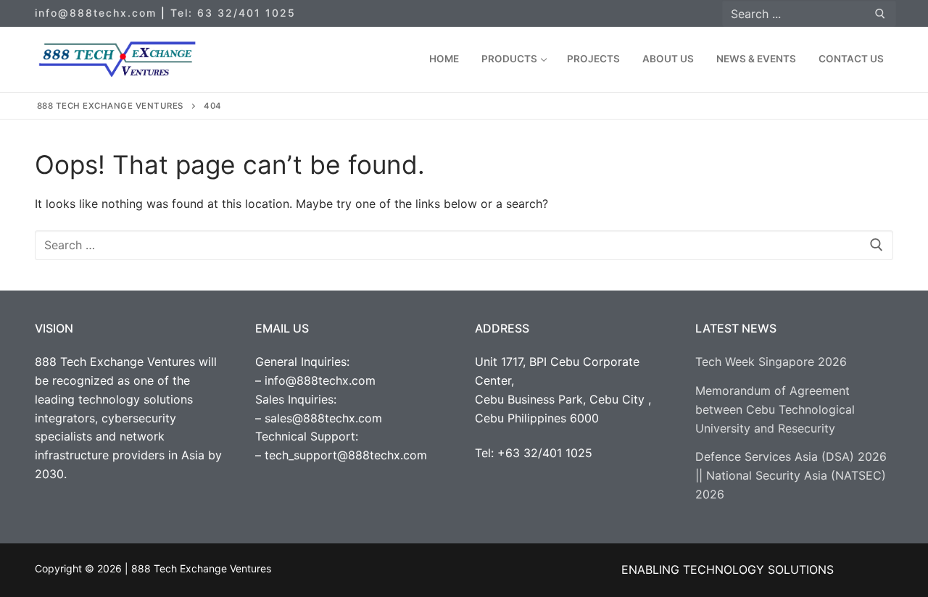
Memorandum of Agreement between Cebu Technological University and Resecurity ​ (775, 409)
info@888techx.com (96, 13)
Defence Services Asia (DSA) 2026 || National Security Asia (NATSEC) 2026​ (791, 475)
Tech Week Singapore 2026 (771, 361)
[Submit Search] (880, 13)
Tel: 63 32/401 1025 (233, 13)
